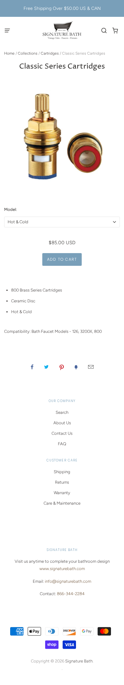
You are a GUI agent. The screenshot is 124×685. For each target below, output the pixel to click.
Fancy (76, 367)
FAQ (62, 443)
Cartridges (50, 53)
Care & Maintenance (62, 503)
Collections (28, 53)
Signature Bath (79, 661)
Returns (62, 482)
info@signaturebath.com (68, 581)
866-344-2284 (71, 593)
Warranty (62, 492)
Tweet (46, 367)
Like (32, 367)
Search (62, 412)
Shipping (62, 471)
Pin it (62, 367)
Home (9, 53)
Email (90, 367)
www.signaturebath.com (62, 568)
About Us (62, 422)
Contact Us (62, 433)
